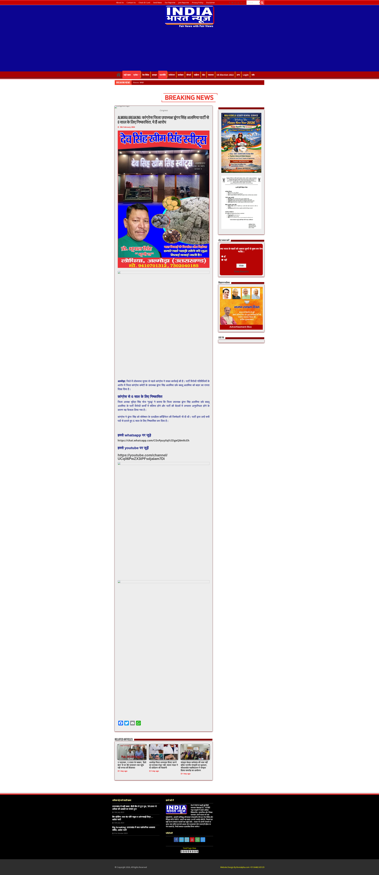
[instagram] (244, 3)
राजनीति (163, 75)
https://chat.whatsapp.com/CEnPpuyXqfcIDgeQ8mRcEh (153, 440)
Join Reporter (183, 3)
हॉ (225, 256)
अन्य (238, 75)
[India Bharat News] (189, 16)
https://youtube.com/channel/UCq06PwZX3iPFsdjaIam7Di (142, 457)
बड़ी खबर (127, 75)
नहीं (225, 260)
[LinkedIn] (235, 3)
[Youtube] (238, 3)
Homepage (118, 74)
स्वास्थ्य (211, 75)
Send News (157, 3)
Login (246, 75)
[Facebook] (230, 3)
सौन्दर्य (188, 75)
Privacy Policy (197, 3)
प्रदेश (135, 75)
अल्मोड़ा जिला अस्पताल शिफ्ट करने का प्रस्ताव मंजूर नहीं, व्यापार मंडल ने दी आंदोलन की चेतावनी (163, 765)
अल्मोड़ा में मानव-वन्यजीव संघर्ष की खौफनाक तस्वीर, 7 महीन (152, 82)
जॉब (253, 75)
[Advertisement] (189, 50)
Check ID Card (144, 3)
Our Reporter (170, 3)
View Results (241, 271)
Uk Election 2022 (225, 75)
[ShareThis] (241, 3)
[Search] (262, 2)
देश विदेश (145, 75)
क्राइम (154, 75)
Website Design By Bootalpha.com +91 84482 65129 (242, 867)
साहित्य (196, 75)
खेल (203, 75)
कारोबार (180, 75)
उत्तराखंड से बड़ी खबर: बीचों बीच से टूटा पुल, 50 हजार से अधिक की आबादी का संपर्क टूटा (134, 807)
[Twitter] (232, 3)
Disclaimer (210, 3)
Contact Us (131, 3)
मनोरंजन (172, 75)
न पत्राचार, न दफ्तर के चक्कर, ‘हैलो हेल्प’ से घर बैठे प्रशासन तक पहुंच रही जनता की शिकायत (132, 765)
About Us (120, 3)
